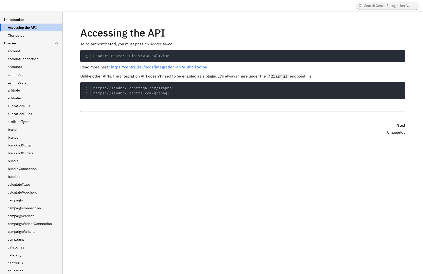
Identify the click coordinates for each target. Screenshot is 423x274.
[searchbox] (387, 6)
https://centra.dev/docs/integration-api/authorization (159, 67)
